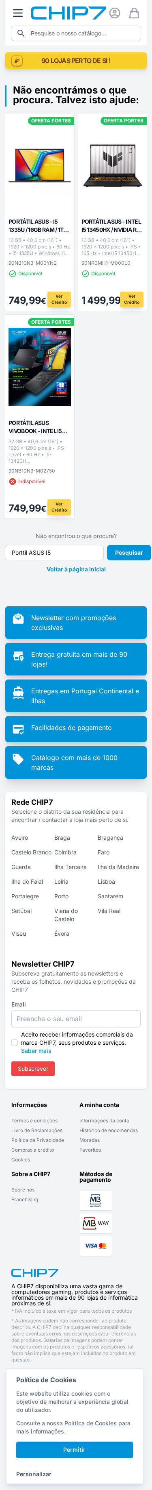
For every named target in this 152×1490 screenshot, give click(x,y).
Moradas (89, 1140)
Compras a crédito (32, 1150)
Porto (61, 896)
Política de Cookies (90, 1423)
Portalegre (25, 896)
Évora (61, 933)
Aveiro (19, 837)
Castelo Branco (31, 852)
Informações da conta (104, 1121)
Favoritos (90, 1150)
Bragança (110, 837)
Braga (62, 837)
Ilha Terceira (70, 866)
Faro (103, 852)
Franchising (24, 1199)
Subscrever (33, 1068)
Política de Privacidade (37, 1140)
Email (18, 1004)
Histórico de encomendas (108, 1130)
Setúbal (21, 910)
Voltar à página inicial (76, 569)
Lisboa (106, 881)
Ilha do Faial (27, 881)
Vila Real (109, 910)
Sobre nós (22, 1190)
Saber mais (36, 1050)
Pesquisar (129, 552)
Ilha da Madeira (118, 866)
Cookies (20, 1160)
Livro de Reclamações (36, 1130)
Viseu (18, 933)
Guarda (21, 866)
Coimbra (65, 852)
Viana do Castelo (66, 914)
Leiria (61, 881)
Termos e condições (34, 1121)
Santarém (110, 896)
